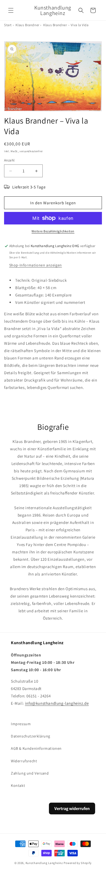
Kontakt (18, 785)
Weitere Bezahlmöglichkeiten (53, 231)
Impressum (21, 723)
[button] (11, 10)
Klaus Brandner (27, 25)
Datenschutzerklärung (30, 736)
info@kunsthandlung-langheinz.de (57, 703)
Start (8, 25)
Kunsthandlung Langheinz (44, 863)
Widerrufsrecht (24, 760)
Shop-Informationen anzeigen (35, 265)
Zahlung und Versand (30, 773)
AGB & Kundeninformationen (36, 748)
